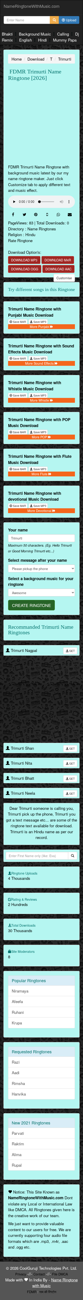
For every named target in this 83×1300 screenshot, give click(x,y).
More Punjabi (40, 326)
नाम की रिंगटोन (47, 1291)
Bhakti (8, 34)
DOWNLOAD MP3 (24, 260)
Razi (16, 1062)
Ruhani (18, 1012)
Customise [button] (64, 278)
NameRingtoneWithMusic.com (31, 6)
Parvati (18, 1133)
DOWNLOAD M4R (57, 260)
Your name (18, 530)
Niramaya (20, 991)
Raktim (18, 1143)
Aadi (15, 1072)
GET (71, 651)
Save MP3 (39, 322)
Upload (70, 20)
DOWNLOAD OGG (24, 269)
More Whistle (40, 400)
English (26, 40)
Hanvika (19, 1094)
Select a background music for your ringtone (41, 581)
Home (17, 59)
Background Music (35, 34)
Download (35, 59)
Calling (63, 34)
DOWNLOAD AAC (58, 269)
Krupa (17, 1023)
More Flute (40, 474)
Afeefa (17, 1001)
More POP (40, 437)
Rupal (17, 1165)
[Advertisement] (41, 122)
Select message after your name (37, 560)
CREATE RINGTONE (31, 605)
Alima (16, 1154)
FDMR (31, 1291)
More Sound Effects (40, 363)
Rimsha (18, 1083)
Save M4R (19, 322)
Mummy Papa (65, 40)
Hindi (43, 40)
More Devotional (39, 510)
